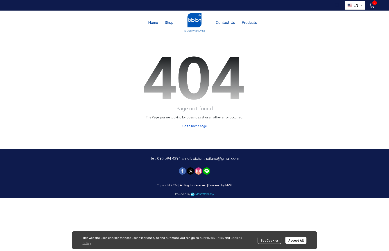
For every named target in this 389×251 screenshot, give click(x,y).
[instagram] (198, 171)
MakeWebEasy (204, 194)
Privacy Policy (214, 237)
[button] (337, 5)
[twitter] (190, 171)
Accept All (296, 240)
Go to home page (194, 126)
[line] (206, 171)
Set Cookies (269, 240)
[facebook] (182, 171)
